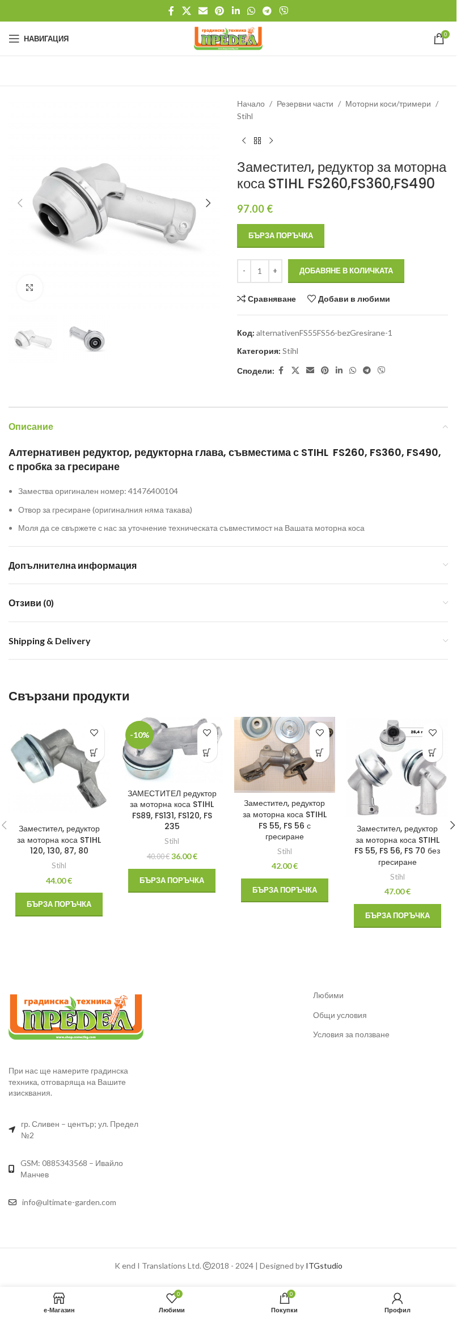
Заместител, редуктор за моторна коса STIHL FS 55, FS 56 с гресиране (285, 819)
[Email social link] (203, 10)
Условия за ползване (351, 1034)
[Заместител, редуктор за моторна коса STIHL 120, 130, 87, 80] (59, 767)
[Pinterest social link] (220, 10)
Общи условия (340, 1015)
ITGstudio (324, 1265)
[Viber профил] (284, 10)
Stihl (245, 116)
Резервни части (305, 103)
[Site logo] (228, 38)
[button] (20, 203)
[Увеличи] (30, 288)
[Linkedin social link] (235, 10)
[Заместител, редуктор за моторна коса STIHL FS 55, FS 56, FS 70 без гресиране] (397, 767)
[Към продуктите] (257, 141)
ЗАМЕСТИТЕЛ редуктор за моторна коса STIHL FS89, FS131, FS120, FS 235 (172, 810)
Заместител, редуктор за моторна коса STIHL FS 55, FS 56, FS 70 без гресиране (397, 845)
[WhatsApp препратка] (251, 10)
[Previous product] (244, 141)
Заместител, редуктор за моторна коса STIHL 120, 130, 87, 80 (59, 839)
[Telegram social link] (267, 10)
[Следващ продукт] (271, 141)
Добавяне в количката (346, 270)
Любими (328, 995)
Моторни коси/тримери (388, 103)
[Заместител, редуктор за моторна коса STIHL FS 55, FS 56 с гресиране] (285, 755)
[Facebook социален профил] (171, 10)
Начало (251, 103)
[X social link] (186, 10)
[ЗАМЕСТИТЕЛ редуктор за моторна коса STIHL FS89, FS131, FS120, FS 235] (172, 750)
